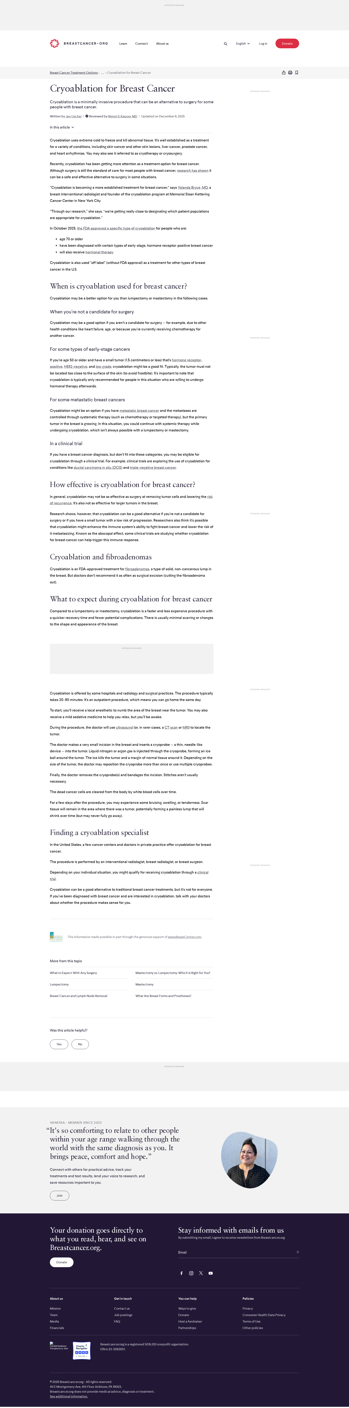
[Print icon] (290, 72)
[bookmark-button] (296, 73)
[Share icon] (283, 72)
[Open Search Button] (225, 43)
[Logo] (79, 43)
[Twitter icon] (200, 1272)
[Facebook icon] (180, 1272)
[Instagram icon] (190, 1272)
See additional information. (69, 1396)
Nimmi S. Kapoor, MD (122, 116)
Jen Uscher (74, 116)
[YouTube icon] (209, 1272)
